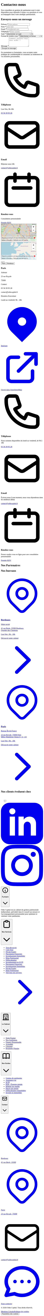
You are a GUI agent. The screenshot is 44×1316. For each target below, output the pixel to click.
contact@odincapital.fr (9, 168)
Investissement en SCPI (14, 962)
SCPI (8, 1082)
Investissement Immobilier (15, 956)
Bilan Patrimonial (12, 958)
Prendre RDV (6, 223)
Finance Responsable (13, 1042)
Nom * (3, 27)
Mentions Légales (7, 1312)
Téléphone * (5, 32)
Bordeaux (10, 263)
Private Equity (11, 952)
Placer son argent (12, 1089)
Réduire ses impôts (13, 1086)
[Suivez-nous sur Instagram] (22, 885)
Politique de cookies (21, 1312)
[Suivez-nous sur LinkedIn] (22, 844)
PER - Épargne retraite (14, 1084)
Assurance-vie (11, 1080)
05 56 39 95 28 (6, 113)
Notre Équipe (11, 1038)
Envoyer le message (9, 48)
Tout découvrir (11, 948)
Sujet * (3, 34)
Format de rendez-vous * (10, 36)
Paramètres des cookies (10, 1314)
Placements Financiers (14, 954)
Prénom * (4, 24)
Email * (4, 29)
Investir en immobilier (14, 1093)
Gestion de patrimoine (14, 1078)
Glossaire (9, 1046)
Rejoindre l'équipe (12, 1048)
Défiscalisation (11, 960)
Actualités (9, 1044)
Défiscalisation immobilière (16, 1091)
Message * (5, 46)
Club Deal (9, 950)
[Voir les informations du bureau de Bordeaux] (4, 261)
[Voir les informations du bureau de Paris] (2, 261)
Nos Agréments (11, 1040)
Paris (3, 263)
